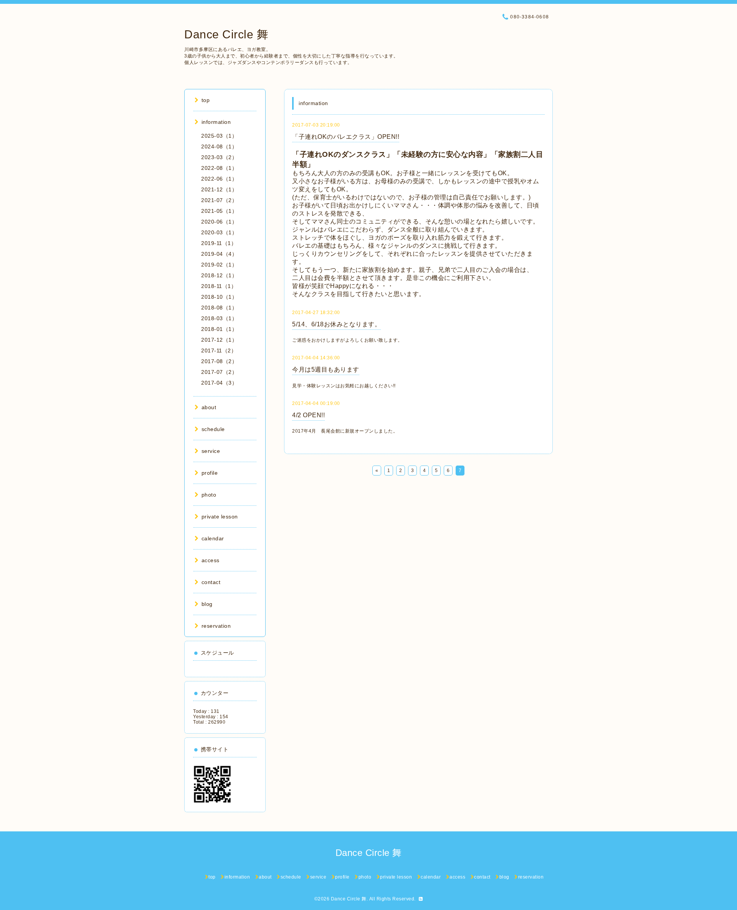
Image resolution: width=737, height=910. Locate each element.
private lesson (220, 516)
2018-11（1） (218, 286)
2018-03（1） (219, 318)
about (209, 407)
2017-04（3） (219, 383)
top (206, 100)
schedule (213, 429)
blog (207, 604)
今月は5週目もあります (325, 369)
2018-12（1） (219, 275)
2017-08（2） (219, 361)
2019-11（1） (218, 243)
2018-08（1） (219, 307)
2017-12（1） (219, 340)
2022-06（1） (219, 179)
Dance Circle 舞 (226, 34)
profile (210, 473)
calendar (213, 538)
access (211, 560)
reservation (216, 626)
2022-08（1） (219, 168)
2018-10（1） (219, 297)
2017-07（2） (219, 372)
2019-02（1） (219, 265)
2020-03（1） (219, 232)
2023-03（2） (219, 157)
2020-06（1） (219, 222)
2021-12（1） (219, 189)
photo (209, 495)
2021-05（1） (219, 211)
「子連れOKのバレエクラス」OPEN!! (345, 136)
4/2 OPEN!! (308, 415)
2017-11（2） (218, 350)
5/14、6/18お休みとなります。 (336, 324)
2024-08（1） (219, 146)
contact (211, 582)
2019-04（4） (219, 254)
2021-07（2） (219, 200)
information (216, 122)
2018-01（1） (219, 329)
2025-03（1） (219, 136)
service (211, 451)
